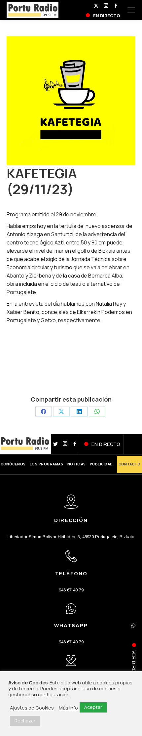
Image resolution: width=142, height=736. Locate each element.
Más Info (68, 708)
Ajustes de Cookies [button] (32, 708)
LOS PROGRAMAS (46, 464)
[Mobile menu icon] (131, 10)
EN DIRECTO (105, 444)
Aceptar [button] (93, 707)
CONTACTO (129, 464)
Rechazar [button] (25, 720)
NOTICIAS (76, 464)
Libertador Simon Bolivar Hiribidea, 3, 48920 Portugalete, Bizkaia (71, 536)
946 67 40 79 (71, 589)
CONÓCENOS (13, 464)
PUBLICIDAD (101, 464)
